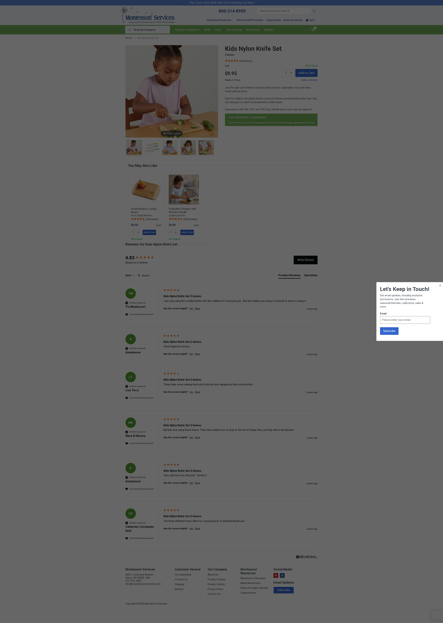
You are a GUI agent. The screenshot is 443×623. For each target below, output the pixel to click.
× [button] (440, 285)
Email (383, 313)
